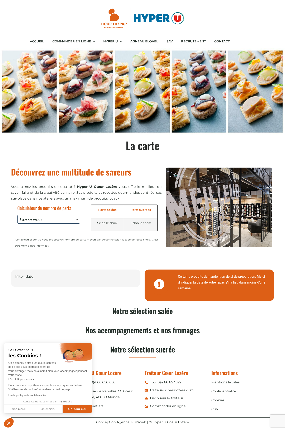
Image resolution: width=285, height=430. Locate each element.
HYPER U (110, 41)
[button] (9, 423)
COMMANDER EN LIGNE (71, 41)
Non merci (18, 409)
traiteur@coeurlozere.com (172, 390)
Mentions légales (225, 382)
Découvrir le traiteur (166, 398)
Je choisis (48, 409)
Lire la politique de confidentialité (27, 395)
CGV (214, 409)
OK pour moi (77, 409)
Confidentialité (223, 391)
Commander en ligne (168, 406)
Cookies (217, 400)
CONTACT (222, 41)
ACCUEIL (37, 41)
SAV (169, 41)
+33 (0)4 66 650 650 (99, 382)
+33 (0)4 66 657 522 (165, 382)
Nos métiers (93, 406)
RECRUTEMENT (193, 41)
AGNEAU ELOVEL (144, 41)
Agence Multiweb (131, 422)
